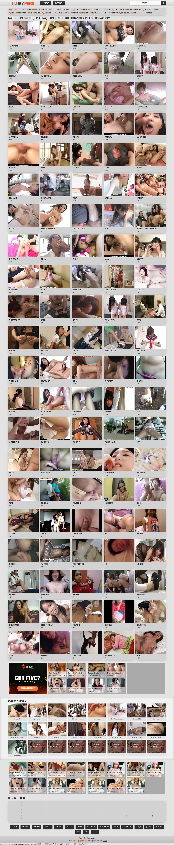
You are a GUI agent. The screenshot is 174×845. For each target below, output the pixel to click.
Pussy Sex (82, 838)
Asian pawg (91, 838)
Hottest (58, 3)
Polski (116, 827)
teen (75, 10)
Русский (59, 827)
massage (147, 10)
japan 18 (83, 10)
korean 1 (103, 13)
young (45, 10)
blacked (156, 10)
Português (91, 827)
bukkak (95, 13)
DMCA (105, 841)
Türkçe (79, 827)
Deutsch (25, 827)
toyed (66, 13)
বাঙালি (86, 832)
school (75, 13)
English (14, 827)
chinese (37, 10)
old (115, 10)
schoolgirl (125, 13)
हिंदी (78, 832)
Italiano (48, 827)
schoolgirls (56, 10)
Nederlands (104, 827)
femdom (38, 13)
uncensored (94, 10)
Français (36, 827)
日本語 (138, 827)
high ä (135, 13)
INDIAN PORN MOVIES (57, 844)
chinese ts (106, 10)
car (30, 13)
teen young (21, 13)
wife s (121, 10)
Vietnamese (127, 827)
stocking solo (146, 13)
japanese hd (48, 13)
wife (12, 13)
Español (69, 827)
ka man (59, 13)
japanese (67, 10)
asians (129, 10)
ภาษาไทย (159, 827)
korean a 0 (85, 13)
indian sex (19, 844)
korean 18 (114, 13)
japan (28, 10)
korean (138, 10)
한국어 (148, 827)
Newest (45, 3)
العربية (95, 832)
